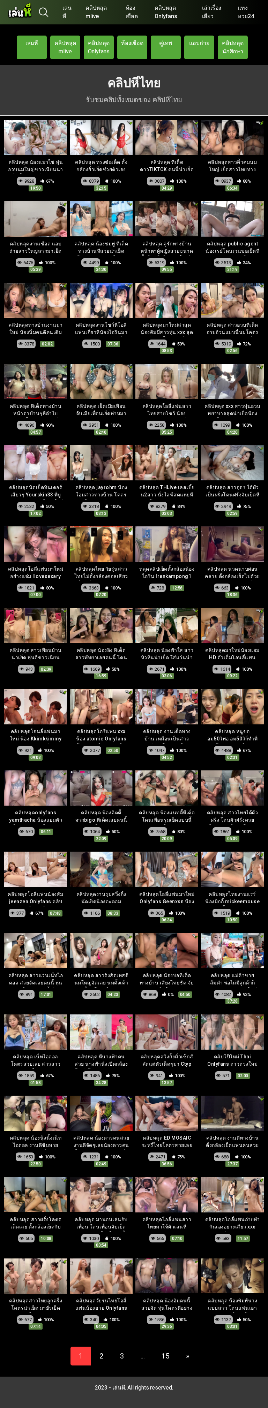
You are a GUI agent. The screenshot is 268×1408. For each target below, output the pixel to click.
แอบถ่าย (199, 43)
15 (165, 1356)
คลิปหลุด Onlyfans (166, 12)
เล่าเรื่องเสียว (211, 12)
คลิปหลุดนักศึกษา (233, 47)
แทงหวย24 (246, 12)
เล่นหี (67, 12)
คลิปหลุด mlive (96, 12)
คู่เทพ (165, 43)
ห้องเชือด (132, 12)
